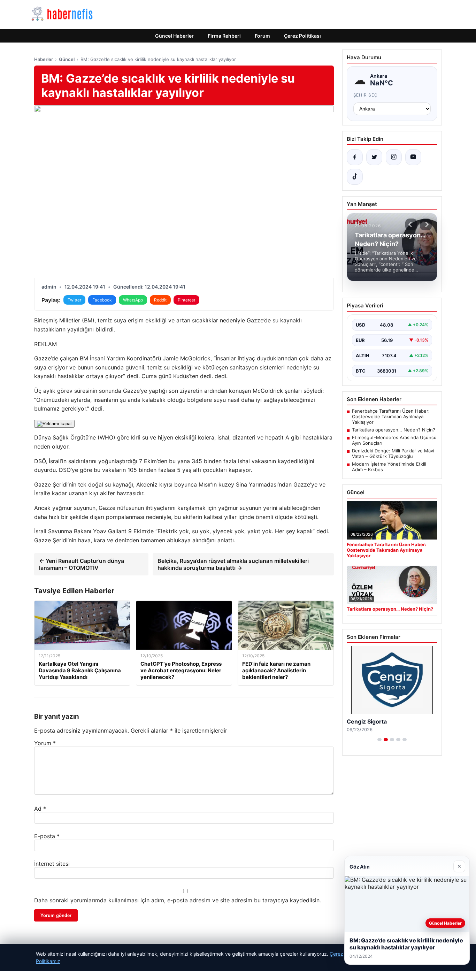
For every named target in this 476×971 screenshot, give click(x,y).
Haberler (43, 59)
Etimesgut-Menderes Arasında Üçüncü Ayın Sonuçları (394, 440)
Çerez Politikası (302, 36)
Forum (262, 36)
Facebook (102, 300)
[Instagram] (394, 157)
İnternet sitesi (52, 863)
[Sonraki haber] (426, 224)
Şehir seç (365, 95)
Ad (40, 808)
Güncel (67, 59)
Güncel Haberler (174, 36)
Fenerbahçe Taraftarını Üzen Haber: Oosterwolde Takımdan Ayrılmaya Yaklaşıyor (391, 416)
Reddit (160, 300)
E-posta (47, 836)
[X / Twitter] (374, 157)
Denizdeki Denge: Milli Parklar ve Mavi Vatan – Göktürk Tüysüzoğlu (393, 453)
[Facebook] (355, 157)
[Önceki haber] (411, 224)
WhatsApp (133, 300)
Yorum (45, 743)
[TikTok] (355, 177)
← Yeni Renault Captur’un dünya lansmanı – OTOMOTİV (81, 564)
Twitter (74, 300)
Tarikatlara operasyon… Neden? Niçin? (393, 430)
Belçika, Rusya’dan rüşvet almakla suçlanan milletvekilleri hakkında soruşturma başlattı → (233, 564)
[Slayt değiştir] (379, 739)
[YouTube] (413, 157)
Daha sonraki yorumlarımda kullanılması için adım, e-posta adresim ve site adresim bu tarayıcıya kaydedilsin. (177, 900)
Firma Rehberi (224, 36)
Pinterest (186, 300)
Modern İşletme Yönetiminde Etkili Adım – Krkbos (389, 466)
